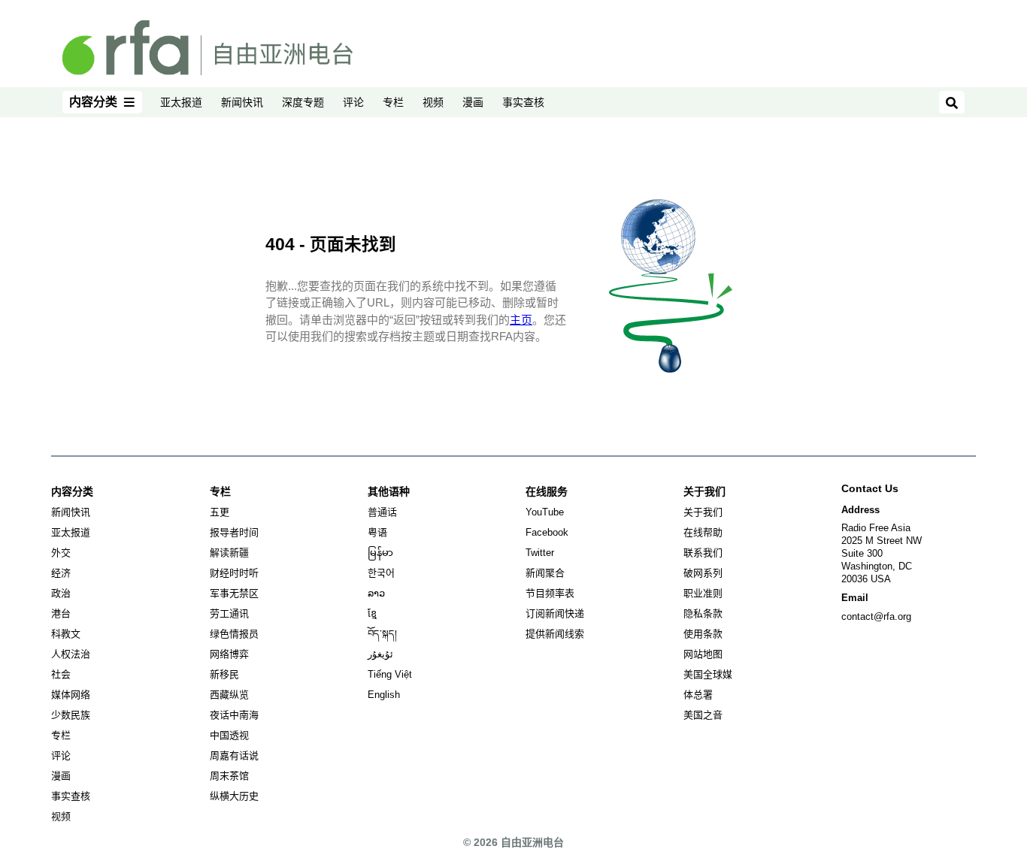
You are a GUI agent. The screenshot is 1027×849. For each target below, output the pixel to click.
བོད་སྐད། (382, 633)
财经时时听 (234, 573)
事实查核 (523, 102)
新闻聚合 (545, 573)
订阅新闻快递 (555, 613)
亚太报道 (181, 102)
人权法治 (70, 654)
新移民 (224, 674)
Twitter (540, 552)
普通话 (382, 512)
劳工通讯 (229, 613)
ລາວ (376, 593)
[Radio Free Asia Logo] (207, 46)
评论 (353, 102)
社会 (61, 674)
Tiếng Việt (390, 674)
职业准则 (703, 593)
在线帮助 (703, 532)
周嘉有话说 (234, 755)
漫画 (472, 102)
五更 (219, 512)
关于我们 (703, 512)
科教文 (65, 633)
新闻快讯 (242, 102)
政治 (61, 593)
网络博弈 (229, 654)
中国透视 (229, 735)
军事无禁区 (234, 593)
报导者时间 (234, 532)
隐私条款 (703, 613)
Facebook (547, 532)
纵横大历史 (234, 796)
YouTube (545, 512)
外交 (61, 552)
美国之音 (703, 715)
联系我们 (703, 552)
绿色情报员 (234, 633)
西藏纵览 (229, 694)
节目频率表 (550, 593)
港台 (61, 613)
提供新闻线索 (555, 633)
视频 (433, 102)
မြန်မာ (380, 552)
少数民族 (70, 715)
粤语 (377, 532)
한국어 (381, 573)
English (384, 694)
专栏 (393, 102)
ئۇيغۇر (380, 654)
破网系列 (703, 573)
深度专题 (303, 102)
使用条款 (703, 633)
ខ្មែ (372, 613)
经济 (61, 573)
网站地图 (703, 654)
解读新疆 (229, 552)
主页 (521, 319)
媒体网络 (70, 694)
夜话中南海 (234, 715)
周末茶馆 (229, 775)
